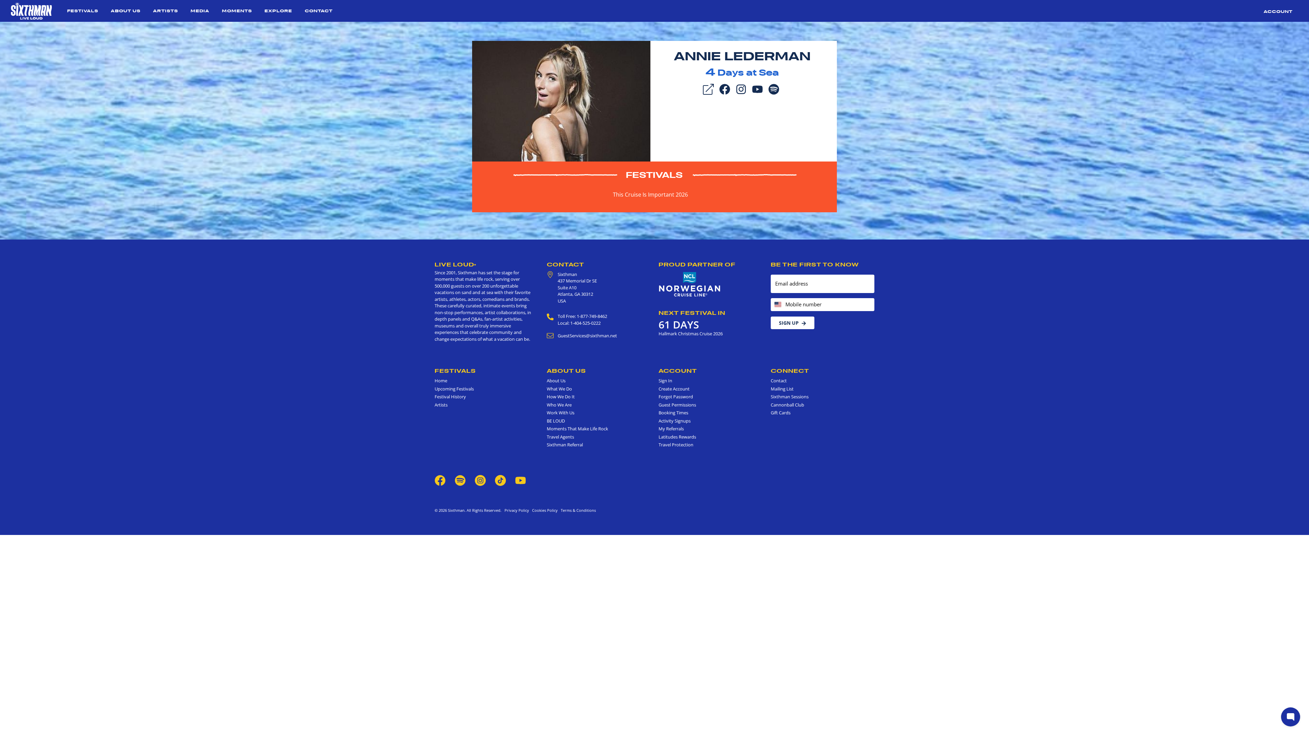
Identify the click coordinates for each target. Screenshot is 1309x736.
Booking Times (673, 413)
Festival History (450, 397)
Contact (319, 10)
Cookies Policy (544, 510)
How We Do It (561, 397)
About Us (125, 10)
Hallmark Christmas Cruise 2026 (691, 334)
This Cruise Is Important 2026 (650, 194)
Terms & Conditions (577, 510)
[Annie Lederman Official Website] (561, 100)
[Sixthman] (31, 11)
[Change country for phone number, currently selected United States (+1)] (777, 304)
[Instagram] (741, 88)
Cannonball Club (787, 405)
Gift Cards (781, 413)
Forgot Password (676, 397)
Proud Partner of (697, 264)
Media (200, 10)
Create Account (674, 389)
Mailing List (782, 389)
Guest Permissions (677, 405)
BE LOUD (556, 421)
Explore (278, 10)
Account (1278, 11)
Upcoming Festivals (454, 389)
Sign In (665, 381)
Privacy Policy (517, 510)
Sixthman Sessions (790, 397)
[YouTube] (757, 88)
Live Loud (455, 264)
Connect (790, 370)
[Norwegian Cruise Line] (690, 284)
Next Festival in (692, 312)
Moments (237, 10)
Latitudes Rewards (677, 437)
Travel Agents (560, 437)
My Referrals (671, 429)
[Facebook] (724, 88)
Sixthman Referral (565, 445)
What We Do (559, 389)
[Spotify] (773, 88)
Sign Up (789, 322)
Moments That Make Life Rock (577, 429)
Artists (165, 10)
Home (441, 381)
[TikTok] (501, 480)
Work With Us (560, 413)
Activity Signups (675, 421)
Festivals (82, 10)
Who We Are (559, 405)
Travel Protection (676, 445)
